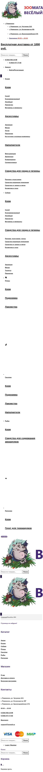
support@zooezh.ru (8, 724)
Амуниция (8, 125)
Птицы (3, 649)
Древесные (9, 156)
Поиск (25, 55)
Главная (4, 617)
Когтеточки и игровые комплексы (17, 136)
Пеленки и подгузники (13, 179)
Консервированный (12, 99)
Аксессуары (12, 116)
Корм (8, 87)
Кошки (3, 643)
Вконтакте (4, 720)
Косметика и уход (11, 188)
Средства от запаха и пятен (15, 185)
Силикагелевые (11, 162)
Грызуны (4, 652)
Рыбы (3, 655)
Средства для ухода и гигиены (22, 171)
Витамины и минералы (13, 108)
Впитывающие (10, 153)
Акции (3, 640)
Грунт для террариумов (18, 528)
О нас (3, 675)
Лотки (7, 130)
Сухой (7, 96)
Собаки (3, 646)
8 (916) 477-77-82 (7, 716)
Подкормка (11, 298)
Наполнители (12, 145)
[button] (4, 537)
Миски (7, 128)
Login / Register (10, 745)
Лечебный (9, 102)
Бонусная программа (8, 681)
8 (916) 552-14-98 (7, 713)
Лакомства (9, 105)
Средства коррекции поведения (17, 182)
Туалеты (8, 270)
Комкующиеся (10, 159)
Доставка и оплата (8, 678)
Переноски (9, 133)
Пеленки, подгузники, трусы (15, 238)
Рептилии (4, 658)
